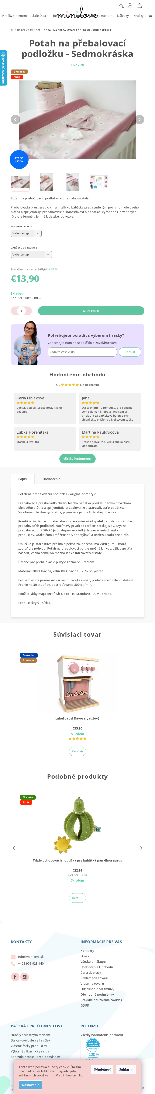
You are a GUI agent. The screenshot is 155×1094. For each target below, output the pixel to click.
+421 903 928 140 (31, 963)
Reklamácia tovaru (94, 978)
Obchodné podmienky (97, 994)
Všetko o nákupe (93, 962)
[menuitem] (14, 15)
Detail (76, 751)
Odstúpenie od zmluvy (97, 989)
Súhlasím (126, 1069)
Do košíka (93, 311)
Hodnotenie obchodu (77, 374)
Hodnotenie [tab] (51, 479)
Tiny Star (77, 64)
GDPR (85, 1005)
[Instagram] (24, 977)
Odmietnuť (102, 1069)
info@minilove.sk (31, 957)
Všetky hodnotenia (77, 459)
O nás (85, 956)
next (141, 848)
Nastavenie (30, 1085)
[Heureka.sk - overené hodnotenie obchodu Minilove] (93, 1053)
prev (14, 848)
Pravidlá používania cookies (101, 1000)
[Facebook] (15, 977)
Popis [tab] (22, 479)
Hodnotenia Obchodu (97, 967)
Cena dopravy (91, 972)
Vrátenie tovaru (92, 983)
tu (80, 1075)
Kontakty (87, 951)
